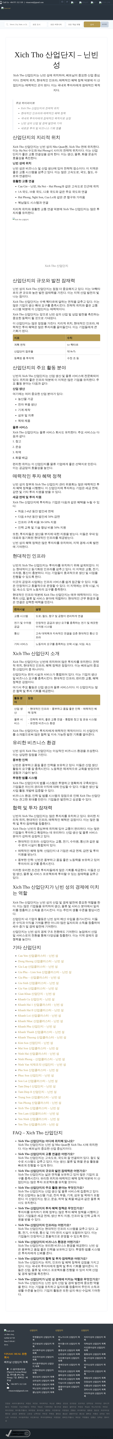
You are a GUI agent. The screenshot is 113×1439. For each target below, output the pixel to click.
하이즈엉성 (9, 1410)
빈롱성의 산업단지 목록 (95, 1385)
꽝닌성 (81, 1414)
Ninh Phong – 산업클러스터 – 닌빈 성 (41, 1059)
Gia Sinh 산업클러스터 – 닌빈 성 (38, 983)
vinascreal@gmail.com (35, 2)
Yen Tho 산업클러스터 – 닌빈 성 (38, 1124)
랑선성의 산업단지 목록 (43, 1377)
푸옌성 (51, 1414)
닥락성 (33, 1407)
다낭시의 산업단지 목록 (69, 1383)
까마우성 (98, 1403)
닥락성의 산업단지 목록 (95, 1343)
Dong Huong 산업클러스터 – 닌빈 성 (41, 961)
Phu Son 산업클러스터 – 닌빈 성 (38, 1070)
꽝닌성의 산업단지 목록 (43, 1392)
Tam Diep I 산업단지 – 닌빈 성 (37, 1086)
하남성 (87, 1407)
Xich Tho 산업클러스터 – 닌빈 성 (39, 1108)
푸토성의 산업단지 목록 (43, 1384)
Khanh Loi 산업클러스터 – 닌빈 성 (39, 1015)
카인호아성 (56, 1410)
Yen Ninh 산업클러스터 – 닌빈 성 (39, 1119)
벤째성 (58, 1403)
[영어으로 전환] (74, 3)
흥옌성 (47, 1410)
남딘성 (14, 1414)
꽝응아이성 (73, 1414)
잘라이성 (73, 1407)
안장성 (7, 1403)
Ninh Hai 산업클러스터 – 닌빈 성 (38, 1053)
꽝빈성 (58, 1414)
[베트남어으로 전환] (84, 3)
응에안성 (22, 1414)
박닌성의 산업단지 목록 (43, 1388)
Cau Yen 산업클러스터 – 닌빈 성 (38, 955)
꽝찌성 (88, 1414)
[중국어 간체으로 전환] (104, 3)
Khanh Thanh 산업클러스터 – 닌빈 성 (41, 1032)
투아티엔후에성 (46, 1417)
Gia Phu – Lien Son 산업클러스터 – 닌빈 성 (45, 972)
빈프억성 (81, 1403)
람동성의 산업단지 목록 (95, 1354)
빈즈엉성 (73, 1403)
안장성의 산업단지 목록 (95, 1382)
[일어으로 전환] (94, 3)
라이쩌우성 (81, 1410)
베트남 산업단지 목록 (16, 1362)
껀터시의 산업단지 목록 (95, 1389)
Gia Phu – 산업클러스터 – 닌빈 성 (39, 977)
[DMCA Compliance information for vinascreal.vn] (56, 1433)
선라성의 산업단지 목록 (43, 1380)
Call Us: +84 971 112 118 (13, 2)
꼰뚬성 (73, 1410)
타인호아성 (34, 1417)
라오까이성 (105, 1410)
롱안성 (7, 1414)
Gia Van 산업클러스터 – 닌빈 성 (38, 988)
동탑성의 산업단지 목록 (95, 1378)
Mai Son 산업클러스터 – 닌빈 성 (38, 1048)
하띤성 (105, 1407)
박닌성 (51, 1403)
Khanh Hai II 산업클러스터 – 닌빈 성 (41, 1010)
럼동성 (89, 1410)
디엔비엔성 (48, 1407)
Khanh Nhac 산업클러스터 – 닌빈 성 (40, 1021)
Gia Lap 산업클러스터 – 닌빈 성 (38, 966)
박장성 (28, 1403)
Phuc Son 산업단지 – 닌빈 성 (36, 1075)
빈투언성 (90, 1403)
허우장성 (32, 1410)
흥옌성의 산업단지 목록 (69, 1350)
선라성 (102, 1414)
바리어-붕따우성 (18, 1403)
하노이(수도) (96, 1407)
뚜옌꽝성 (85, 1417)
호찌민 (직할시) (68, 1417)
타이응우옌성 (24, 1417)
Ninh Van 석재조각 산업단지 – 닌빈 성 (42, 1064)
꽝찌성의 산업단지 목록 (69, 1375)
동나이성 (57, 1407)
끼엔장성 (65, 1410)
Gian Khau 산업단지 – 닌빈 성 (36, 993)
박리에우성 (43, 1403)
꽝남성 (65, 1414)
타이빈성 (13, 1417)
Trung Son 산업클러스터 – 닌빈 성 (39, 1097)
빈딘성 (65, 1403)
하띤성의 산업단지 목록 (69, 1371)
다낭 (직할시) (24, 1407)
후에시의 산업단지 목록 (69, 1379)
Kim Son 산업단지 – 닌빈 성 (35, 1043)
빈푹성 (99, 1417)
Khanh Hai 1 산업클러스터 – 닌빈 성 (40, 1004)
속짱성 (95, 1414)
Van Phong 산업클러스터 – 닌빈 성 (39, 1102)
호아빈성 (40, 1410)
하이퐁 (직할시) (21, 1410)
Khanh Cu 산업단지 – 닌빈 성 (36, 999)
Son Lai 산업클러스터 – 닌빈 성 (38, 1081)
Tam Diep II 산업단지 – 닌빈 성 (37, 1092)
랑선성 (96, 1410)
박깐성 (35, 1403)
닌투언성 (37, 1414)
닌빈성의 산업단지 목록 (69, 1354)
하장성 (80, 1407)
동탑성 (65, 1407)
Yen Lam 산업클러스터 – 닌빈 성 (38, 1113)
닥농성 (40, 1407)
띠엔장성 (57, 1417)
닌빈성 (29, 1414)
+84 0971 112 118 (18, 1384)
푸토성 (44, 1414)
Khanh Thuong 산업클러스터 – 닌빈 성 (42, 1037)
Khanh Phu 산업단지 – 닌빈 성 (37, 1026)
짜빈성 (78, 1417)
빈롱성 (93, 1417)
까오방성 (14, 1407)
